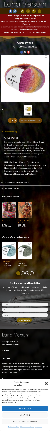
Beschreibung (11, 131)
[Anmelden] (28, 11)
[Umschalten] (2, 131)
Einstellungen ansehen (25, 421)
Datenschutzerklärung (27, 427)
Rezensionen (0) (12, 188)
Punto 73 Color (7, 221)
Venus (20, 261)
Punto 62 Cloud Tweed (23, 222)
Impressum (38, 427)
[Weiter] (32, 273)
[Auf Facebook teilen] (21, 52)
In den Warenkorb (30, 120)
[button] (46, 383)
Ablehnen (25, 415)
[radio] (28, 110)
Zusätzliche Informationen (17, 182)
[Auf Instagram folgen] (15, 11)
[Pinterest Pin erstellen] (28, 52)
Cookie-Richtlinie (13, 427)
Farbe (2, 110)
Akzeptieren (25, 409)
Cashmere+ (6, 261)
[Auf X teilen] (25, 52)
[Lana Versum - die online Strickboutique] (25, 4)
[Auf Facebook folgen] (10, 11)
